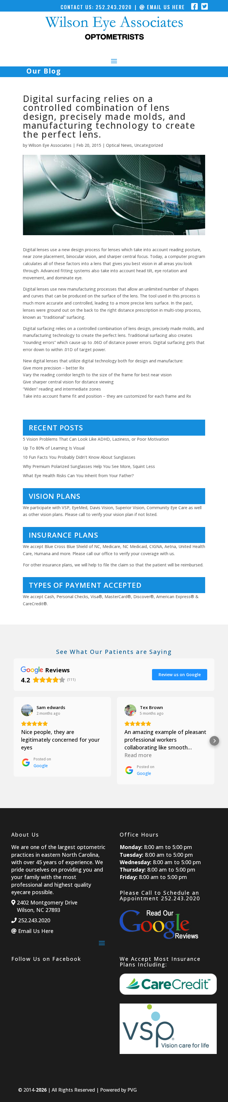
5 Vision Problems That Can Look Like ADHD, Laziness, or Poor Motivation (96, 439)
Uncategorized (148, 145)
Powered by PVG (118, 1090)
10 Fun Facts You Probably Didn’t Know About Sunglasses (79, 457)
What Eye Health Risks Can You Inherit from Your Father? (78, 475)
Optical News (119, 145)
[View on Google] (27, 710)
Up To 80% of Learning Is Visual (54, 448)
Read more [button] (138, 755)
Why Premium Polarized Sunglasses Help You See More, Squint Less (89, 466)
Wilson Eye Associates (50, 145)
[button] (13, 741)
